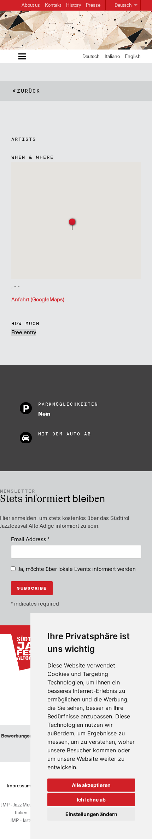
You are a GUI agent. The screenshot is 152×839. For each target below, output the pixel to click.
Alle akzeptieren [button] (91, 785)
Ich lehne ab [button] (91, 800)
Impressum (19, 785)
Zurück (28, 91)
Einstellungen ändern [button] (91, 814)
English (133, 56)
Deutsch (123, 5)
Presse (93, 5)
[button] (72, 223)
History (73, 5)
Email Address (30, 539)
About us (31, 5)
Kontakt (53, 5)
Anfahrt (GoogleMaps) (37, 299)
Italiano (112, 56)
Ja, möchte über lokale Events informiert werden (77, 569)
